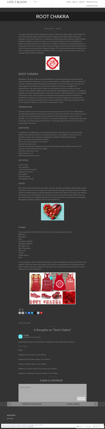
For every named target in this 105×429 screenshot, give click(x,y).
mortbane (58, 28)
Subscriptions (92, 6)
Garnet (21, 253)
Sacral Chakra (73, 404)
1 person (25, 346)
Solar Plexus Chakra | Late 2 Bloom (38, 359)
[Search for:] (39, 1)
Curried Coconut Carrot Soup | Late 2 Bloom (41, 369)
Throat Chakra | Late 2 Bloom (36, 364)
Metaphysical (92, 2)
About (75, 2)
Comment (81, 398)
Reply (20, 350)
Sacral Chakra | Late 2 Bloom (36, 355)
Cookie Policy (31, 426)
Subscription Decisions (31, 404)
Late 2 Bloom (17, 2)
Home (69, 2)
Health (82, 2)
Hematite (22, 234)
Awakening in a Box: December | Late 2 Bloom (42, 373)
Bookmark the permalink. (25, 323)
